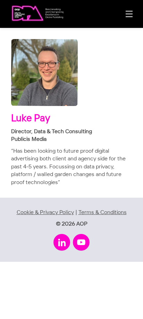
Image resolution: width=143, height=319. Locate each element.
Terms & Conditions (102, 212)
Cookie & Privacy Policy (45, 212)
